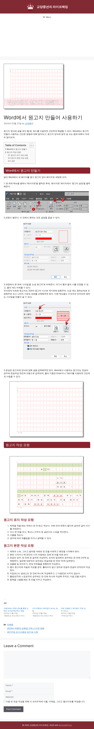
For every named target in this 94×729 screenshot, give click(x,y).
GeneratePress (65, 725)
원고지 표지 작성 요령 (19, 155)
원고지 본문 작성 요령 (19, 158)
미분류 (10, 624)
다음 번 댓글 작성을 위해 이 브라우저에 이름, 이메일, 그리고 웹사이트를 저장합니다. (45, 701)
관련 (13, 161)
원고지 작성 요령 (14, 152)
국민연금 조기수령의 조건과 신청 (22, 632)
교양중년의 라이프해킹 (52, 7)
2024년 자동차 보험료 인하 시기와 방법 (25, 628)
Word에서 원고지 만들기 (17, 149)
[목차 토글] (30, 145)
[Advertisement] (47, 39)
